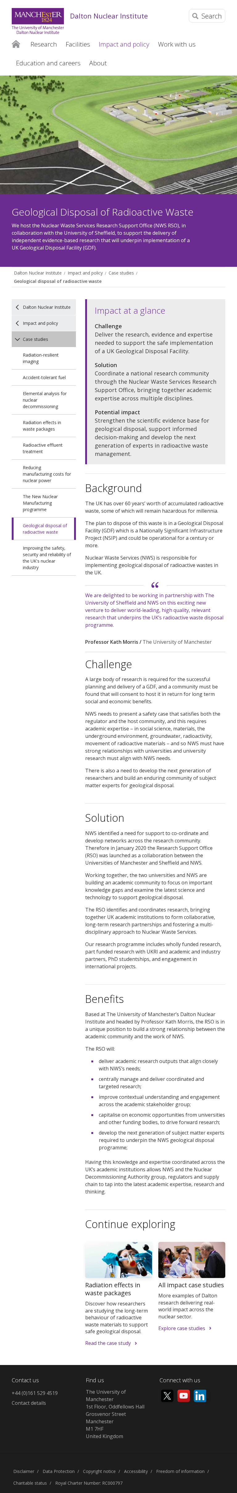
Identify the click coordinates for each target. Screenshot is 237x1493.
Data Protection (59, 1471)
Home (16, 44)
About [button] (98, 63)
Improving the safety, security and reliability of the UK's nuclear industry (47, 557)
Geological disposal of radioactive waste (58, 281)
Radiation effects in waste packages (42, 426)
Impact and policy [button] (124, 44)
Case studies (121, 273)
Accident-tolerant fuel (44, 377)
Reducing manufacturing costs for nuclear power (47, 474)
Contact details (29, 1403)
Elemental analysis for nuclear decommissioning (45, 400)
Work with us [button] (177, 44)
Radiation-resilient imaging (41, 358)
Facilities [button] (78, 44)
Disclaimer (23, 1471)
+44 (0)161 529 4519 (35, 1393)
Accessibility (136, 1471)
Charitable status (30, 1483)
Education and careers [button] (48, 63)
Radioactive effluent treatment (43, 448)
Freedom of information (180, 1471)
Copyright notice (99, 1471)
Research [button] (44, 44)
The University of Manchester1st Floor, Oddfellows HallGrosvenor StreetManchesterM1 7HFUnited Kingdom (115, 1414)
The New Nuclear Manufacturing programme (40, 503)
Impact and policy (85, 273)
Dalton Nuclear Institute (109, 16)
